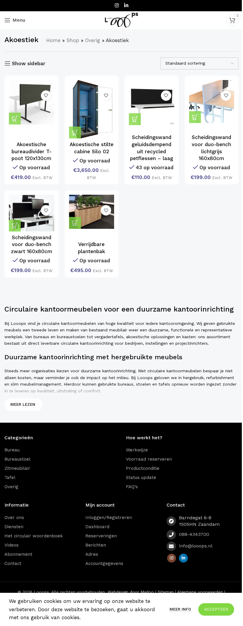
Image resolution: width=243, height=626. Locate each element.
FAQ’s (132, 486)
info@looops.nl (195, 546)
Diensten (13, 526)
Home (53, 40)
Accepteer (216, 609)
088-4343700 (194, 534)
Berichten (95, 545)
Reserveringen (101, 536)
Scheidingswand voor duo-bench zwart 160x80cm (31, 244)
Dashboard (97, 526)
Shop (72, 40)
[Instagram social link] (117, 5)
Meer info (181, 609)
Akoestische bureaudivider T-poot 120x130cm (32, 151)
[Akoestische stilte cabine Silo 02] (91, 109)
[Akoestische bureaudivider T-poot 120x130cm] (31, 102)
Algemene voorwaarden (200, 592)
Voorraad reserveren (149, 459)
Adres (91, 554)
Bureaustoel (17, 459)
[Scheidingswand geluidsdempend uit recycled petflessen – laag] (151, 102)
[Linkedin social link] (126, 5)
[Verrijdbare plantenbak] (91, 212)
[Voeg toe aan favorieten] (46, 95)
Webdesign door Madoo (131, 592)
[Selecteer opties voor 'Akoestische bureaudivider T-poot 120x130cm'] (15, 118)
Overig (92, 40)
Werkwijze (137, 450)
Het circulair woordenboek (33, 536)
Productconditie (142, 468)
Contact (12, 563)
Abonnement (18, 554)
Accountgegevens (104, 563)
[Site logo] (121, 20)
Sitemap (166, 592)
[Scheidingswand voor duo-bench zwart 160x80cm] (31, 213)
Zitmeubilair (17, 468)
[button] (75, 132)
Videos (11, 545)
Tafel (9, 477)
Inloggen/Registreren (108, 517)
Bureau (12, 450)
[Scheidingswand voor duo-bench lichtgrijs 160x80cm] (211, 101)
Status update (141, 477)
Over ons (14, 517)
